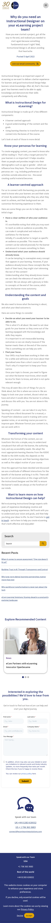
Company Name (33, 727)
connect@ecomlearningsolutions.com (25, 831)
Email (5, 727)
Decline (20, 915)
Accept (29, 915)
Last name (31, 717)
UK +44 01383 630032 (25, 822)
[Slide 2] (28, 677)
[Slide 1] (25, 677)
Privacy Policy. (27, 909)
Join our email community (25, 63)
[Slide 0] (23, 677)
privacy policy (26, 774)
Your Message (8, 736)
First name (7, 717)
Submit (25, 781)
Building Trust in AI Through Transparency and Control (24, 569)
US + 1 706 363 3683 (25, 827)
